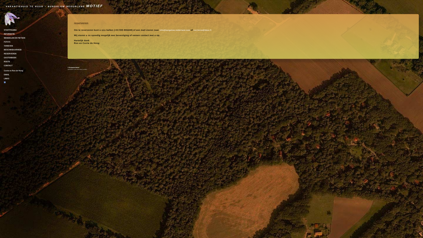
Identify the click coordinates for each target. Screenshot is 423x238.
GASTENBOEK (10, 58)
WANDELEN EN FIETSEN (14, 38)
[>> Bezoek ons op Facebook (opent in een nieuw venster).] (5, 83)
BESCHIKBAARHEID (13, 50)
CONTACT (8, 66)
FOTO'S (7, 42)
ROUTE (7, 62)
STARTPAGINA (10, 30)
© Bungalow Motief (73, 67)
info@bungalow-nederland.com (175, 30)
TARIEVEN (8, 46)
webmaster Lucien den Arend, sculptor (77, 69)
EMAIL (6, 75)
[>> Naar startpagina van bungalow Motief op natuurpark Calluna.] (12, 25)
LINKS (6, 79)
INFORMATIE (9, 34)
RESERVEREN (10, 54)
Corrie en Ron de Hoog (13, 71)
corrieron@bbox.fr (203, 30)
